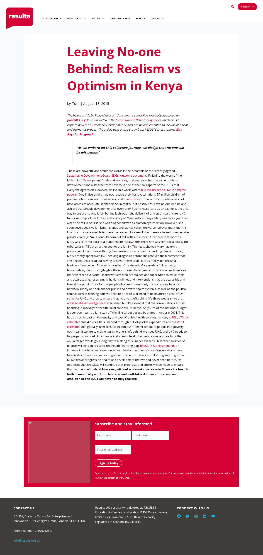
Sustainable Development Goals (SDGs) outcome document (106, 175)
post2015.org (76, 120)
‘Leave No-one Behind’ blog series (138, 120)
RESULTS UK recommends (157, 346)
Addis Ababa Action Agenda (85, 303)
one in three (132, 199)
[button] (232, 6)
